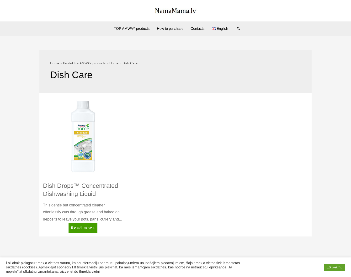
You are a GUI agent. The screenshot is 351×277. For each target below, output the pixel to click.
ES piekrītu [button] (334, 267)
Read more (84, 229)
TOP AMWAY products (132, 28)
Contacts (198, 28)
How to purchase (170, 28)
